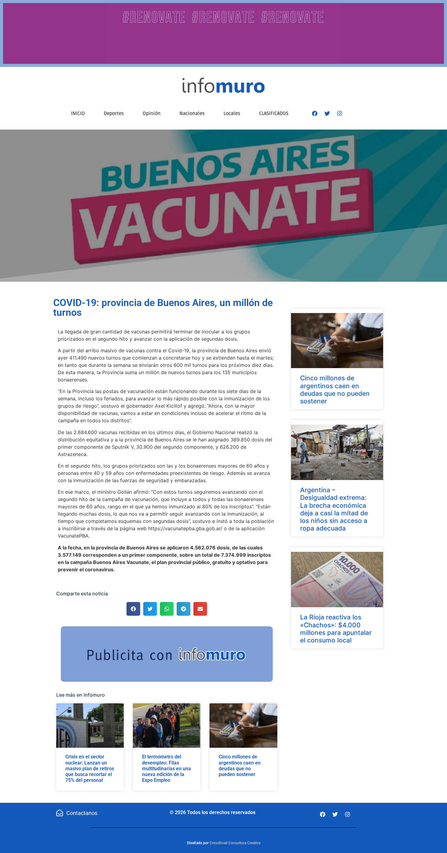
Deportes (114, 113)
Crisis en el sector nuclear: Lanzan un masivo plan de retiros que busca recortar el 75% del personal (89, 768)
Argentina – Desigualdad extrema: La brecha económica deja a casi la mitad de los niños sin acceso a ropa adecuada (334, 509)
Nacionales (192, 113)
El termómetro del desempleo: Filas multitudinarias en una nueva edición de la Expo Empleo (166, 768)
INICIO (78, 113)
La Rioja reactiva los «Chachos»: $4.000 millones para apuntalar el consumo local (336, 628)
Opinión (152, 113)
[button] (133, 609)
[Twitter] (327, 113)
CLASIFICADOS (273, 113)
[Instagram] (339, 113)
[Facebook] (314, 113)
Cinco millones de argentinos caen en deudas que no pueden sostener (240, 765)
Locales (232, 113)
